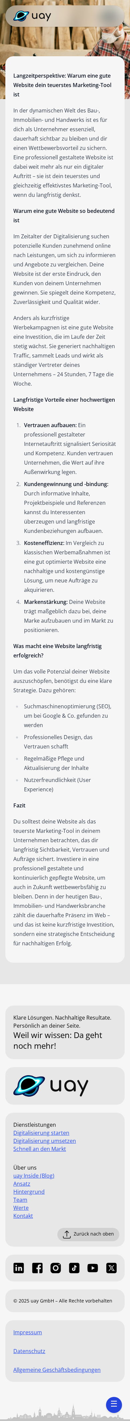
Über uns (25, 1167)
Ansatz (21, 1183)
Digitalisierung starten (41, 1132)
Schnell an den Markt (39, 1149)
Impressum (27, 1332)
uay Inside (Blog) (33, 1175)
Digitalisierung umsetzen (44, 1140)
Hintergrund (29, 1191)
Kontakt (23, 1215)
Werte (21, 1207)
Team (20, 1199)
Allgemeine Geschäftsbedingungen (57, 1369)
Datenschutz (29, 1351)
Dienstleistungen (34, 1124)
